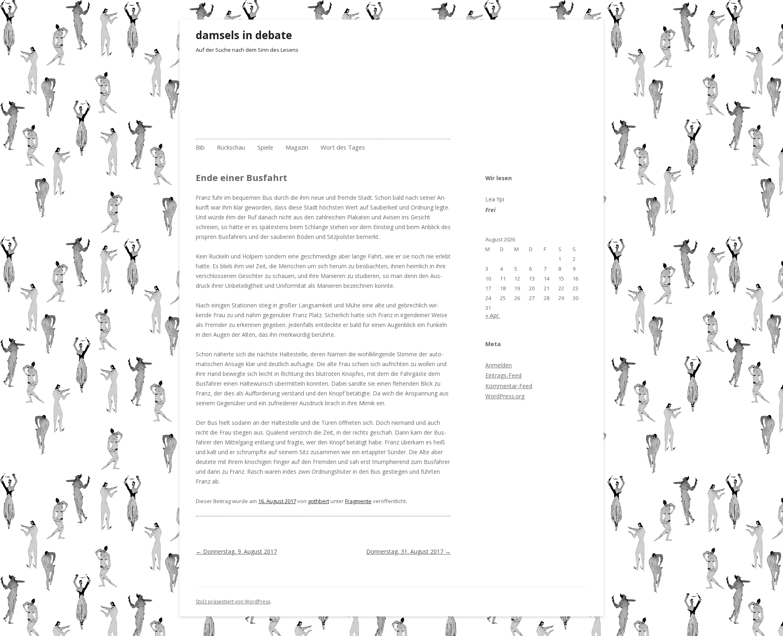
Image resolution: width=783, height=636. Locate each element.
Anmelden (498, 365)
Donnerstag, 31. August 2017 (408, 551)
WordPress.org (504, 396)
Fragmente (358, 501)
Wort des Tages (343, 147)
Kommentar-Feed (508, 386)
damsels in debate (244, 35)
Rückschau (231, 147)
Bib (200, 147)
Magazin (296, 147)
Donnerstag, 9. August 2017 (236, 551)
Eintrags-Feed (503, 375)
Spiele (265, 147)
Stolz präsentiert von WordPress (233, 601)
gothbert (318, 501)
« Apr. (492, 315)
